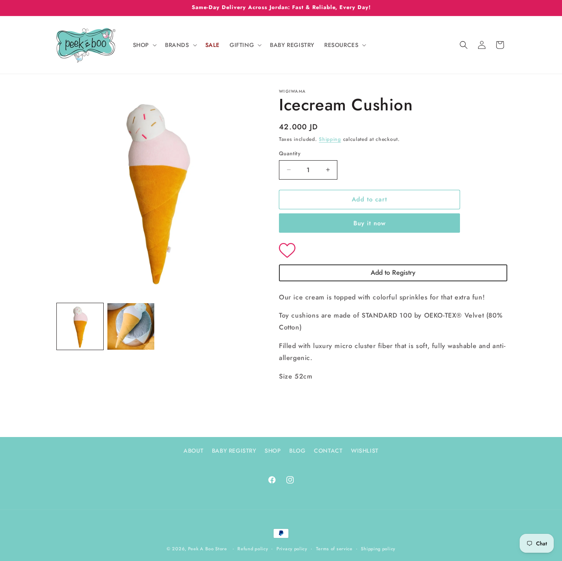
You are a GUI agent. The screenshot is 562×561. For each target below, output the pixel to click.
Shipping (330, 139)
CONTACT (328, 450)
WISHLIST (365, 450)
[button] (144, 45)
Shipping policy (378, 548)
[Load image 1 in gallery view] (80, 326)
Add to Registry (393, 272)
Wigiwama (292, 91)
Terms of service (334, 548)
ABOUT (193, 450)
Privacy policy (291, 548)
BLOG (297, 450)
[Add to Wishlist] (393, 251)
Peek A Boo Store (207, 548)
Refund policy (252, 548)
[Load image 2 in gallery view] (130, 326)
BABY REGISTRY (234, 450)
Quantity (289, 153)
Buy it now (369, 223)
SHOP (273, 450)
